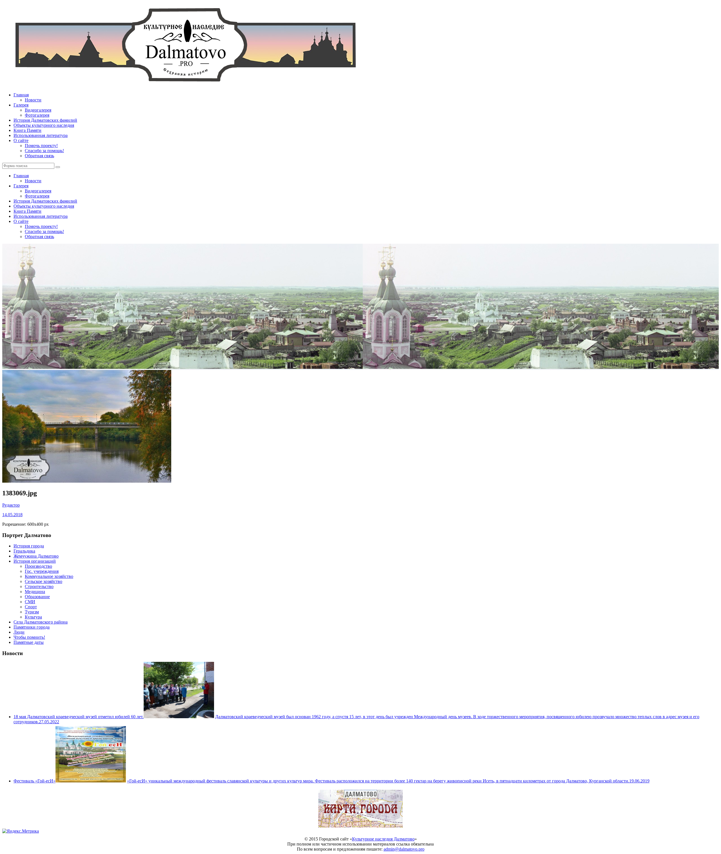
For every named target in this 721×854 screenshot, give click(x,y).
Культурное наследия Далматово (383, 839)
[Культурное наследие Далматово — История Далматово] (185, 85)
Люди (19, 632)
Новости (33, 99)
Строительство (39, 586)
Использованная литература (41, 135)
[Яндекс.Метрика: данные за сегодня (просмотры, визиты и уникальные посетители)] (20, 831)
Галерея (21, 105)
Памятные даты (29, 642)
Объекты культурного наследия (44, 125)
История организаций (35, 561)
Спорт (31, 606)
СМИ (30, 601)
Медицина (35, 591)
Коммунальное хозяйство (49, 576)
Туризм (32, 611)
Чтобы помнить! (29, 637)
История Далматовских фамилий (45, 120)
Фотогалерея (37, 115)
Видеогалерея (38, 110)
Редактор (11, 505)
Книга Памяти (27, 130)
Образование (37, 596)
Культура (33, 617)
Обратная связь (39, 155)
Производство (38, 566)
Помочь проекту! (41, 145)
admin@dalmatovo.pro (404, 849)
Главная (21, 94)
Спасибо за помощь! (44, 150)
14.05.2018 (12, 514)
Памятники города (32, 627)
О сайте (21, 140)
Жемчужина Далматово (36, 556)
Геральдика (24, 551)
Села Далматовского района (41, 622)
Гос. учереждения (42, 571)
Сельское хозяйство (43, 581)
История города (29, 546)
